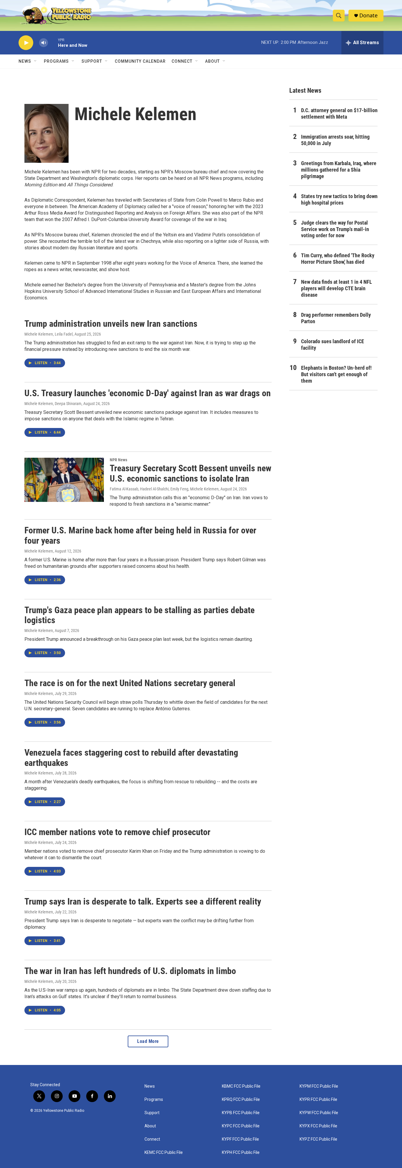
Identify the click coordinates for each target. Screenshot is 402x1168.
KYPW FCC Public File (319, 1113)
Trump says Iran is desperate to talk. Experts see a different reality (142, 901)
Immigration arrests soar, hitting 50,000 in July (335, 140)
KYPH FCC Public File (241, 1152)
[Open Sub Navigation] (35, 61)
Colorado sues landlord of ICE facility (332, 344)
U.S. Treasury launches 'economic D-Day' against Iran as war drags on (147, 393)
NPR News (118, 459)
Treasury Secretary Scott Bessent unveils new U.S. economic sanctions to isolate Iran (190, 473)
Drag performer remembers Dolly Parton (336, 318)
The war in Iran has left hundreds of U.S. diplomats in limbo (130, 971)
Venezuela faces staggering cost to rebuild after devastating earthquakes (131, 757)
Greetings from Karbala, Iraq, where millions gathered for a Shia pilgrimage (338, 169)
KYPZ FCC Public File (318, 1139)
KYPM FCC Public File (319, 1086)
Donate (368, 15)
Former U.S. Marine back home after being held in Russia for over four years (140, 535)
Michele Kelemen (38, 551)
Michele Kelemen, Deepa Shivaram (53, 403)
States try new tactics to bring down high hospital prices (339, 199)
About (150, 1126)
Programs (56, 61)
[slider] (53, 42)
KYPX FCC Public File (318, 1126)
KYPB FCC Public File (241, 1113)
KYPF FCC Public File (240, 1139)
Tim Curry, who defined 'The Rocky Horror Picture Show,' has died (337, 258)
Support (92, 61)
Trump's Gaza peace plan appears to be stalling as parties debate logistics (139, 615)
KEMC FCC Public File (163, 1152)
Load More (148, 1041)
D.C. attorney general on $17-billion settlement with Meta (339, 113)
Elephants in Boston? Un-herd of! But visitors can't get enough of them (336, 374)
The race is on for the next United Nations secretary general (129, 683)
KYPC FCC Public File (241, 1126)
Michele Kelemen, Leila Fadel (48, 334)
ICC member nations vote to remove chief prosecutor (117, 832)
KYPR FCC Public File (318, 1099)
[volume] (44, 42)
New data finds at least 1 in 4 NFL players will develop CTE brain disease (336, 288)
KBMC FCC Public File (241, 1086)
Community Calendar (140, 61)
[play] (26, 42)
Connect (182, 61)
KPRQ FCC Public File (241, 1099)
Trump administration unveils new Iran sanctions (110, 323)
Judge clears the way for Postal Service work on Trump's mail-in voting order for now (335, 229)
